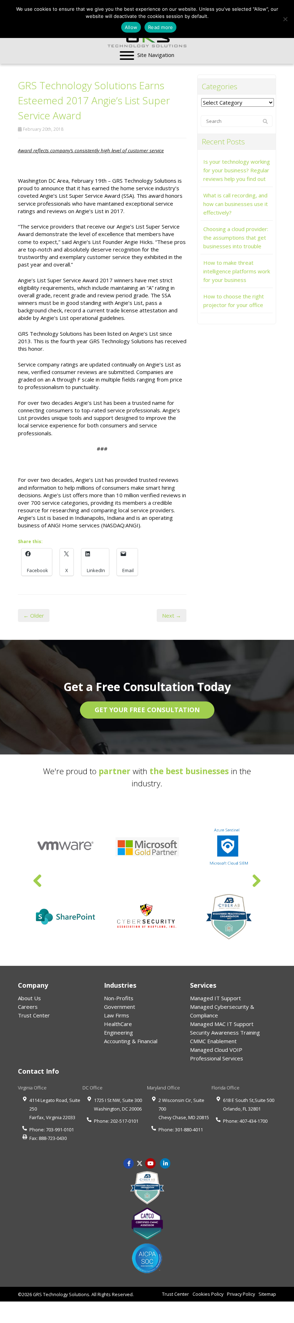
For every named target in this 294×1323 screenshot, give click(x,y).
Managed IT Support (215, 998)
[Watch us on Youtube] (165, 1162)
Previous (37, 881)
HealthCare (118, 1023)
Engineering (118, 1032)
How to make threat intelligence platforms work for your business (236, 271)
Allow (131, 27)
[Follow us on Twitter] (139, 1162)
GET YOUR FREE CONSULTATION (147, 709)
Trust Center (34, 1015)
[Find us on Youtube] (150, 1162)
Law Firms (116, 1015)
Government (119, 1006)
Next (256, 881)
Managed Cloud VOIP (216, 1049)
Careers (28, 1006)
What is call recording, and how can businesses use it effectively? (235, 204)
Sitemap (267, 1294)
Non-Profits (118, 998)
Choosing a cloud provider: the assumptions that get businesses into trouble (235, 237)
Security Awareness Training (225, 1032)
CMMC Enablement (213, 1041)
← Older (33, 615)
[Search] (265, 121)
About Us (29, 998)
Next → (171, 615)
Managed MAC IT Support (221, 1023)
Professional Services (216, 1058)
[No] (285, 19)
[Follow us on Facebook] (129, 1162)
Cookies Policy (208, 1294)
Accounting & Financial (130, 1041)
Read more (160, 27)
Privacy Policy (241, 1294)
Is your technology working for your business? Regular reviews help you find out (236, 170)
